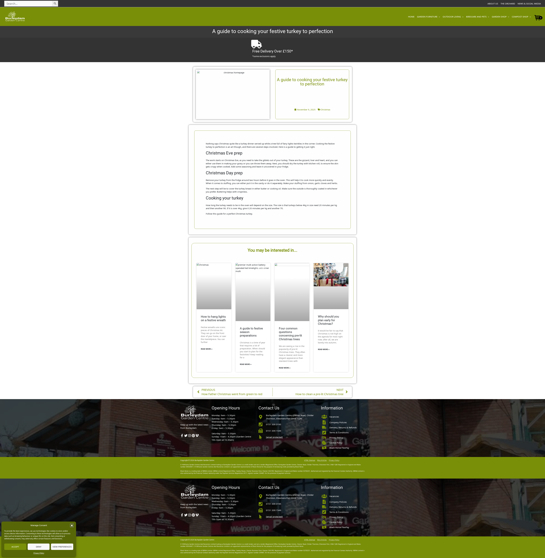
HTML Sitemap (309, 460)
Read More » (206, 349)
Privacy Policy (38, 553)
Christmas (325, 109)
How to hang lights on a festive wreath (213, 318)
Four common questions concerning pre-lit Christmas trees (290, 334)
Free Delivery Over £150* (272, 51)
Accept (15, 546)
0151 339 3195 (273, 424)
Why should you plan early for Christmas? (328, 320)
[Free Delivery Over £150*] (256, 44)
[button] (71, 525)
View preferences (62, 546)
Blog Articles (322, 460)
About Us (493, 3)
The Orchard (508, 3)
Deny (38, 546)
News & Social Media (529, 3)
